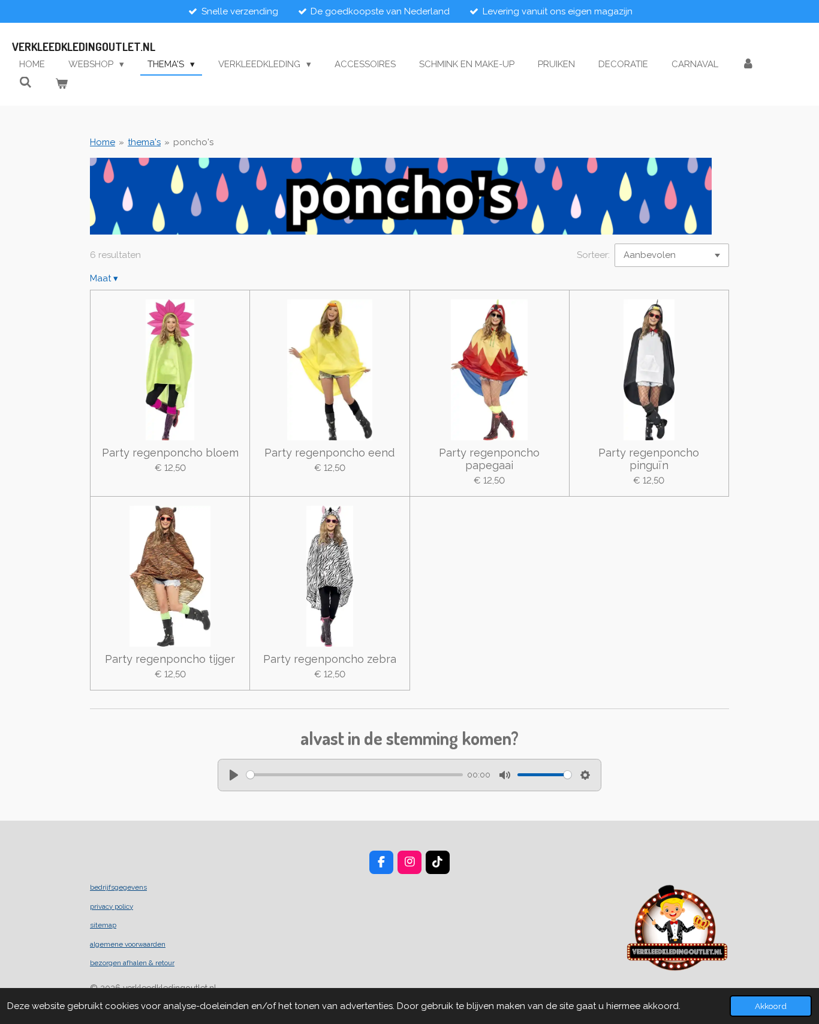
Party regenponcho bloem (170, 452)
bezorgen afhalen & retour (132, 963)
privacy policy (111, 906)
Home (102, 142)
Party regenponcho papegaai (489, 459)
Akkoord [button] (771, 1006)
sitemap (103, 925)
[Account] (747, 64)
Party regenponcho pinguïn (648, 459)
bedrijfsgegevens (118, 887)
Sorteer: (593, 255)
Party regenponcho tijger (170, 659)
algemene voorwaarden (127, 944)
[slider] (354, 774)
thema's (144, 142)
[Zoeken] (25, 82)
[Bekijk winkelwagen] (61, 84)
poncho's (193, 142)
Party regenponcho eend (329, 452)
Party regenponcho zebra (329, 659)
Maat (104, 278)
